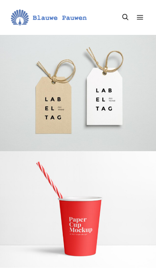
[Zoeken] (125, 17)
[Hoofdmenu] (140, 17)
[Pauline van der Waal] (50, 17)
